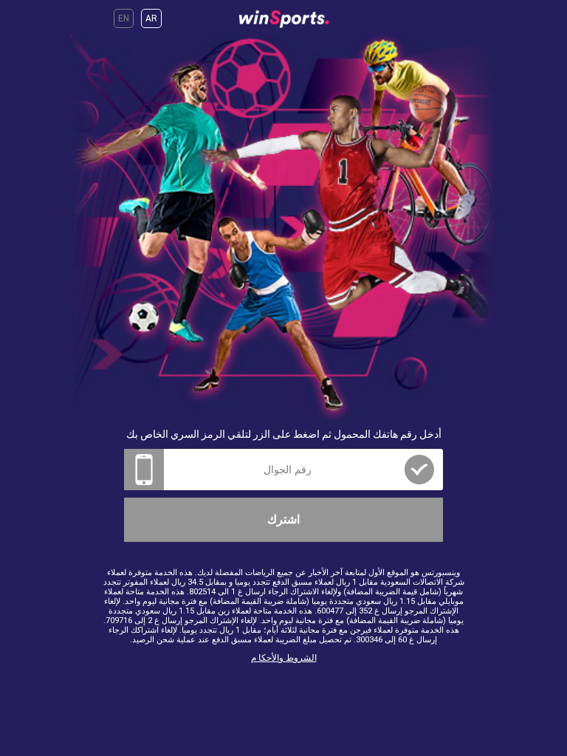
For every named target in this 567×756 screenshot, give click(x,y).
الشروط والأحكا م (284, 658)
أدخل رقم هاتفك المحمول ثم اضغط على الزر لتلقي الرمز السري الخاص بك (283, 434)
